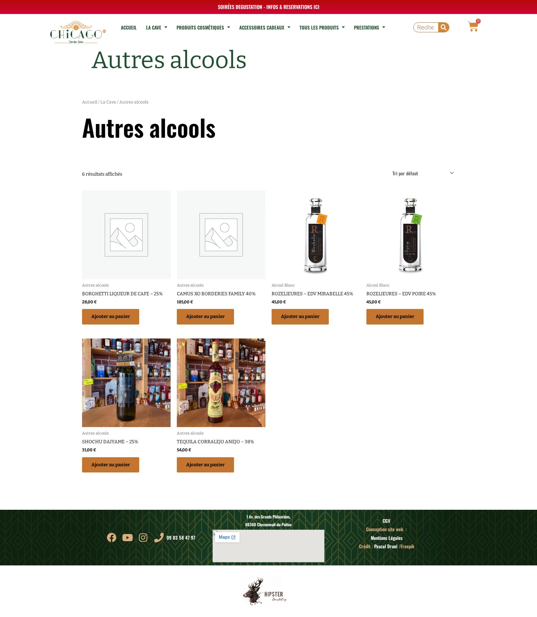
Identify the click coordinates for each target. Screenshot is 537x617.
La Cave (153, 27)
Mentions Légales (386, 537)
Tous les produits (319, 27)
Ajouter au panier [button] (110, 316)
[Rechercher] (443, 27)
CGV (386, 520)
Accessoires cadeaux (261, 27)
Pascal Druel (385, 546)
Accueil (129, 27)
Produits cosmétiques (200, 27)
